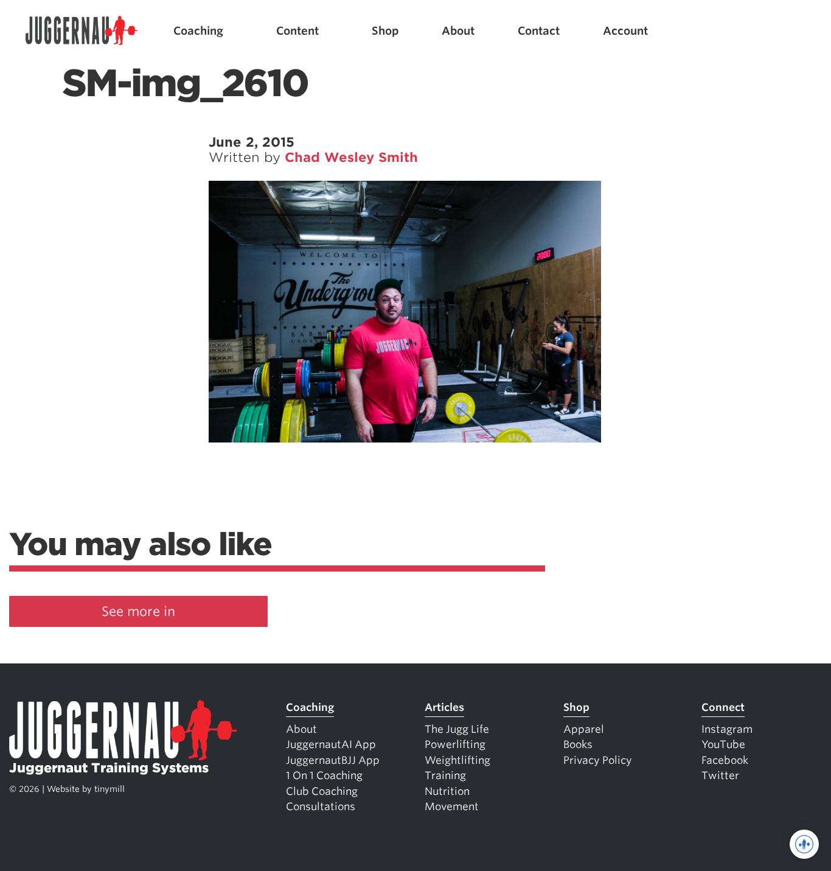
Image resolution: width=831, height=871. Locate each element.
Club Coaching (322, 791)
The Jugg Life (457, 729)
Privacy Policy (597, 760)
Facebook (724, 760)
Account (625, 30)
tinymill (109, 789)
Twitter (720, 775)
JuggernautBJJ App (333, 760)
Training (445, 775)
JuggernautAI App (331, 744)
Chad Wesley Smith (351, 157)
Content (297, 30)
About (458, 30)
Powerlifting (455, 744)
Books (578, 744)
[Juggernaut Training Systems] (81, 31)
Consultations (320, 806)
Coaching (198, 30)
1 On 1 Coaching (324, 775)
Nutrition (447, 791)
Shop (385, 30)
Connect (723, 707)
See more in (138, 611)
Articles (444, 707)
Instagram (727, 729)
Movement (452, 806)
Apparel (583, 729)
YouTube (723, 744)
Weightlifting (457, 760)
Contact (539, 30)
